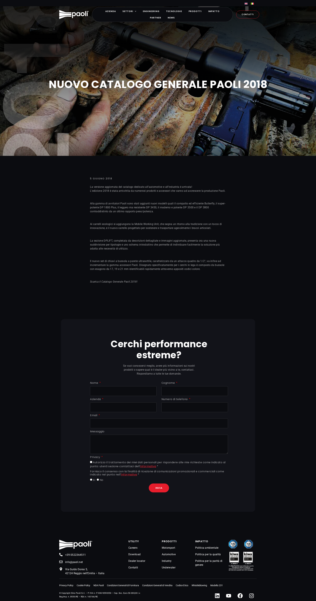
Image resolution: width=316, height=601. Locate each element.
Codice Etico (182, 585)
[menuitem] (246, 3)
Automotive (169, 554)
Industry (166, 560)
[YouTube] (228, 595)
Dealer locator (136, 560)
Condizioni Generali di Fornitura (123, 585)
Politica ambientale (207, 547)
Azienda (110, 11)
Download (134, 554)
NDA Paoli (98, 585)
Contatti (133, 567)
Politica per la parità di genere (209, 562)
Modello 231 (216, 585)
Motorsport (168, 547)
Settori (127, 11)
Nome (94, 383)
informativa (148, 466)
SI (94, 480)
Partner (155, 17)
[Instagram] (251, 595)
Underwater (168, 567)
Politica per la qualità (208, 554)
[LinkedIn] (217, 595)
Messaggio (97, 431)
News (171, 17)
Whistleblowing (199, 585)
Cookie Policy (83, 585)
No (101, 480)
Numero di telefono (175, 399)
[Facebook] (240, 595)
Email (94, 415)
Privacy (95, 457)
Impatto (214, 11)
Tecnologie (174, 11)
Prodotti (195, 11)
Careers (132, 547)
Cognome (168, 383)
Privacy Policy (66, 585)
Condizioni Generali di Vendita (157, 585)
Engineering (151, 11)
